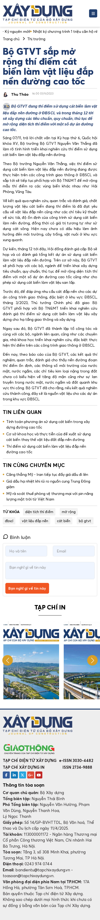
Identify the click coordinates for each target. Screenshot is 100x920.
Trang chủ (11, 39)
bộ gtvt (85, 521)
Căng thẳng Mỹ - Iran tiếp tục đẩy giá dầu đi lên (47, 474)
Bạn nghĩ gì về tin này (27, 588)
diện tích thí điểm (39, 512)
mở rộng (69, 512)
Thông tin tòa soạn (23, 785)
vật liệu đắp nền (35, 521)
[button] (92, 660)
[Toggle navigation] (93, 13)
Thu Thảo (20, 94)
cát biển (63, 521)
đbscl (9, 521)
